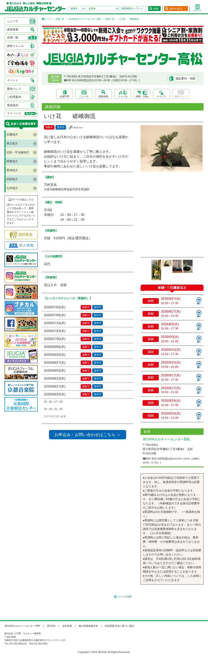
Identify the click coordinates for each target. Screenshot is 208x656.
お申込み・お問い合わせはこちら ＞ (87, 434)
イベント (161, 96)
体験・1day (142, 96)
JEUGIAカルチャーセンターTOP (22, 626)
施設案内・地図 (185, 78)
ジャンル (123, 96)
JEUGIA (51, 626)
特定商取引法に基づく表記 (119, 626)
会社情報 (67, 626)
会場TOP (64, 96)
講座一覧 (109, 19)
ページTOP (124, 596)
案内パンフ (181, 96)
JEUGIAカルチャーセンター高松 (84, 19)
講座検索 (103, 96)
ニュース (84, 96)
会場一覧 (59, 19)
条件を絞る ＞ (177, 8)
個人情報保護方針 (88, 626)
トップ (47, 19)
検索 (156, 8)
